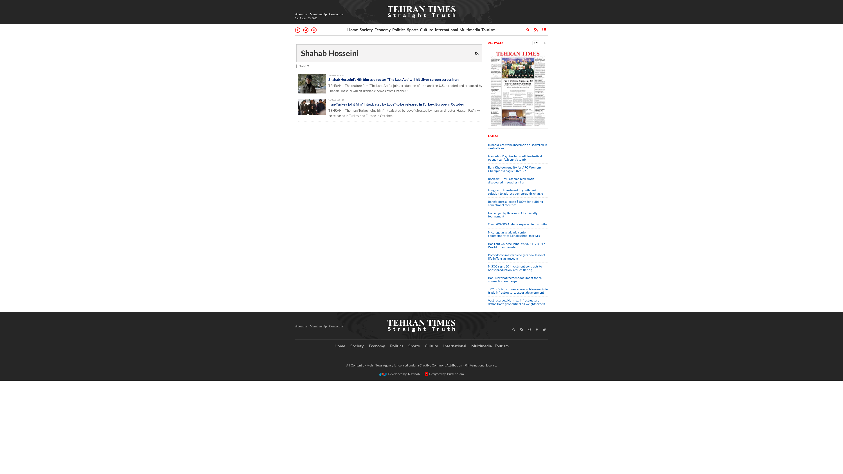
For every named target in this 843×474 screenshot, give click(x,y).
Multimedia (469, 29)
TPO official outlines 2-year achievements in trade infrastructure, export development (518, 290)
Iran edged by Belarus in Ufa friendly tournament (512, 214)
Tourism (488, 29)
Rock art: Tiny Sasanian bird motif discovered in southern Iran (511, 180)
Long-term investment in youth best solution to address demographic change (515, 191)
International (446, 29)
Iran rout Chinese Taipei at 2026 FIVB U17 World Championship (516, 245)
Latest (493, 136)
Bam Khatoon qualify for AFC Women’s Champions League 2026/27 (515, 168)
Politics (398, 29)
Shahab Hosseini (330, 53)
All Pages (496, 43)
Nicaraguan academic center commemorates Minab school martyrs (514, 233)
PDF (545, 43)
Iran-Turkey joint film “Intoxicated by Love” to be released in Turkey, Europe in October (396, 104)
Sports (412, 29)
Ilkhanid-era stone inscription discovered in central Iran (517, 146)
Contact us (336, 14)
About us (301, 14)
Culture (426, 29)
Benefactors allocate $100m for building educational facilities (515, 203)
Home (352, 29)
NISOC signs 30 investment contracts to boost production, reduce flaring (515, 267)
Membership (318, 14)
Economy (383, 29)
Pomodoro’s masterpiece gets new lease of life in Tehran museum (516, 256)
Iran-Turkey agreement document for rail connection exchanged (515, 279)
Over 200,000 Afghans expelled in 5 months (517, 224)
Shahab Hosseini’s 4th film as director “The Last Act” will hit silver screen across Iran (393, 79)
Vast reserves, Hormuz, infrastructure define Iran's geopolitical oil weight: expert (516, 301)
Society (366, 29)
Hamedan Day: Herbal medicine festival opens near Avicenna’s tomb (515, 157)
